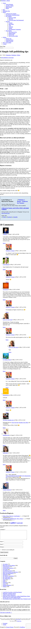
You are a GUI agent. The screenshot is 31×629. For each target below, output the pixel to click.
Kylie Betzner (6, 264)
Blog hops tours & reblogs (9, 565)
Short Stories (9, 30)
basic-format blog (6, 213)
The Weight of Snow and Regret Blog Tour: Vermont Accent (17, 598)
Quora (4, 584)
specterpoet (5, 289)
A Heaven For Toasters (11, 13)
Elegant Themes (9, 627)
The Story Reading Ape (8, 420)
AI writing (5, 564)
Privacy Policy (18, 619)
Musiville (11, 19)
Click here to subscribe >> (6, 612)
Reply (4, 243)
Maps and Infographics (8, 573)
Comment (2, 529)
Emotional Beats (9, 40)
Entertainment (6, 566)
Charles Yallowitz (7, 489)
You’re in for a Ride (13, 36)
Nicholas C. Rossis (10, 250)
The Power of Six (13, 32)
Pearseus (8, 21)
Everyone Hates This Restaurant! (16, 20)
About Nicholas (9, 4)
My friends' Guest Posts (8, 576)
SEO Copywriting (7, 42)
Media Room (9, 7)
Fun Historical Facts (7, 570)
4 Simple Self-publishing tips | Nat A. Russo (13, 518)
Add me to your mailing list (7, 549)
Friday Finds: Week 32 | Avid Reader (11, 516)
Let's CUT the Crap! (7, 319)
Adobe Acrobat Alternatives (9, 594)
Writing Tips (8, 38)
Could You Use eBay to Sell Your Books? (12, 592)
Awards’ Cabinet (9, 5)
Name (2, 541)
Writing (4, 37)
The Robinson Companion (15, 29)
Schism (10, 28)
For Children (9, 16)
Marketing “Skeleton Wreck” (9, 593)
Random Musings (7, 585)
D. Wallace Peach (7, 359)
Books (4, 12)
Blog (4, 9)
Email (2, 544)
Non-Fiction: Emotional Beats (12, 15)
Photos (7, 8)
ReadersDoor (6, 395)
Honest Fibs (11, 34)
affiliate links (19, 621)
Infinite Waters (12, 33)
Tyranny (10, 22)
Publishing (13, 55)
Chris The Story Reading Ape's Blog (19, 422)
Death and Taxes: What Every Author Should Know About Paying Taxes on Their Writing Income (16, 597)
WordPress (22, 627)
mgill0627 (5, 234)
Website (2, 547)
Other (4, 580)
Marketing (8, 55)
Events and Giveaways (8, 568)
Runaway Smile (12, 17)
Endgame (11, 26)
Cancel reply (20, 523)
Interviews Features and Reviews (10, 572)
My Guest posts (6, 577)
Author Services (9, 41)
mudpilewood (6, 435)
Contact (4, 44)
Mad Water (11, 24)
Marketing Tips (6, 11)
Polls (4, 581)
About (4, 3)
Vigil (10, 25)
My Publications (6, 578)
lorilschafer (5, 453)
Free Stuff (5, 569)
